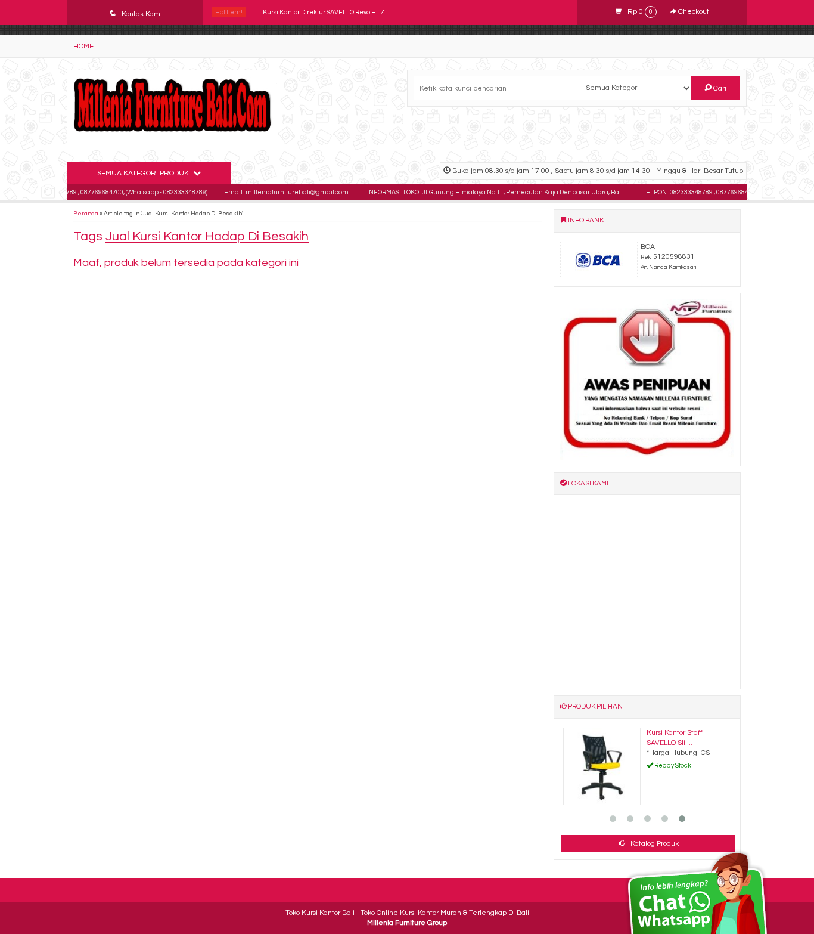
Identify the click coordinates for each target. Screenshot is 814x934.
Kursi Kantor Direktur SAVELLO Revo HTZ (323, 12)
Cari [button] (719, 88)
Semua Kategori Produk (144, 173)
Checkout (692, 12)
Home (83, 46)
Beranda (85, 214)
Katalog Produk (654, 844)
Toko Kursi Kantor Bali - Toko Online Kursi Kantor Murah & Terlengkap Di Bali (407, 913)
